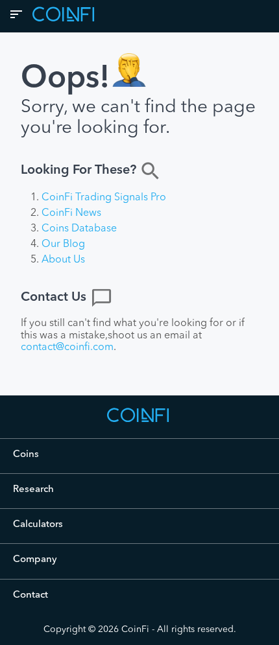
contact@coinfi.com (67, 347)
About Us (63, 260)
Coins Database (79, 229)
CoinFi (135, 629)
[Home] (139, 421)
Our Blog (63, 244)
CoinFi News (71, 213)
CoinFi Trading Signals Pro (104, 198)
